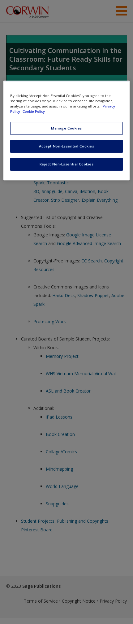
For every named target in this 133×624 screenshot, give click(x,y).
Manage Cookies (66, 128)
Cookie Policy (34, 111)
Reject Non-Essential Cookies (67, 164)
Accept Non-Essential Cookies (66, 146)
